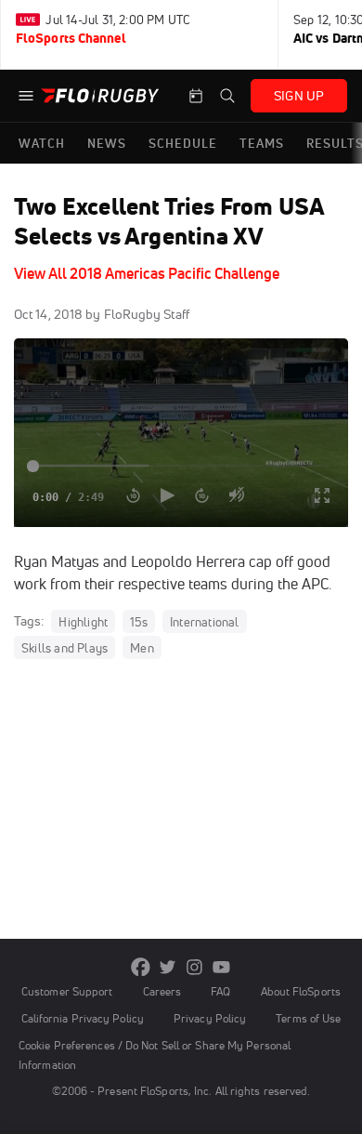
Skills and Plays (64, 647)
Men (142, 647)
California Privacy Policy (82, 1018)
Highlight (83, 621)
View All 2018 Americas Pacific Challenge (146, 273)
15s (139, 621)
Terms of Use (308, 1018)
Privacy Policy (210, 1018)
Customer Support (67, 991)
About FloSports (301, 991)
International (204, 621)
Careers (162, 991)
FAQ (220, 991)
